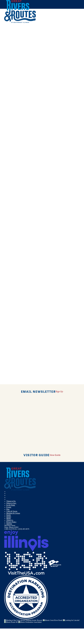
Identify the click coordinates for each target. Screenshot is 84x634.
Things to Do (11, 501)
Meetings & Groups (13, 513)
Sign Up (59, 391)
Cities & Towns (12, 511)
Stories (8, 517)
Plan (8, 509)
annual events (63, 50)
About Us (9, 520)
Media (8, 518)
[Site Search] (70, 27)
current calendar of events (39, 50)
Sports (8, 515)
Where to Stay (11, 503)
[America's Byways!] (54, 563)
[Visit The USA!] (26, 563)
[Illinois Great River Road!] (53, 620)
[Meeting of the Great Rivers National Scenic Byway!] (23, 620)
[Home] (20, 22)
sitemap (69, 66)
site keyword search (41, 66)
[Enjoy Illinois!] (26, 540)
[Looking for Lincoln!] (71, 620)
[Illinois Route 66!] (11, 622)
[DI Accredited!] (26, 597)
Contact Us (25, 59)
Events (8, 507)
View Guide (55, 454)
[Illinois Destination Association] (30, 622)
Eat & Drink (10, 505)
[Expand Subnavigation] (17, 501)
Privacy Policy (11, 522)
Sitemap (9, 524)
